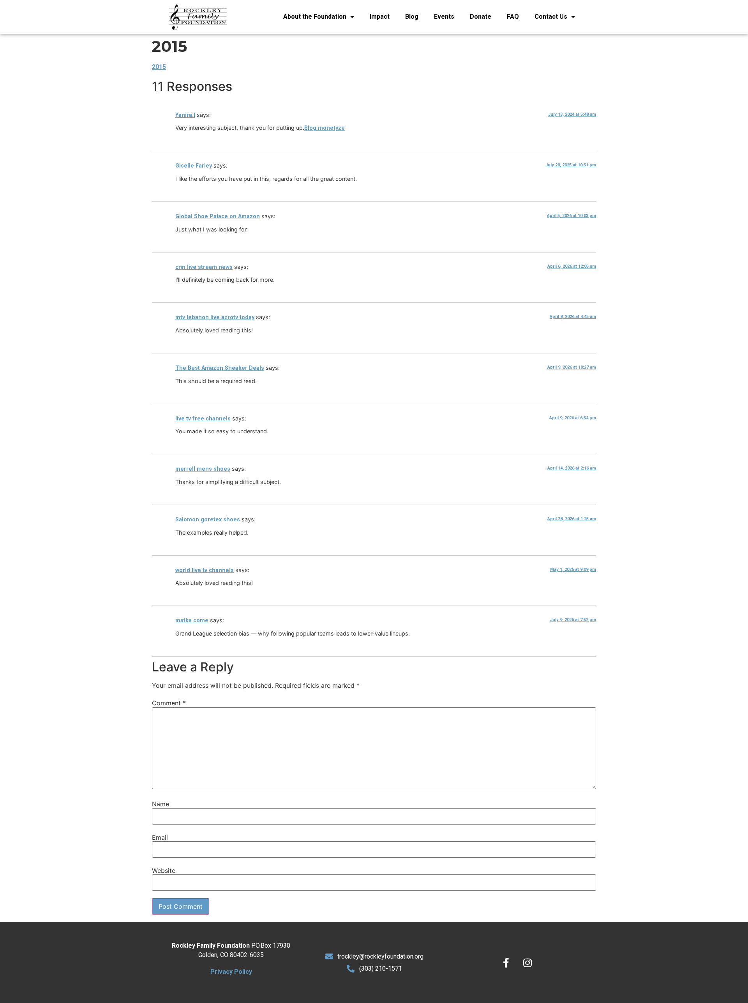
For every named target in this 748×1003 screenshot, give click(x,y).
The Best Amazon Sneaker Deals (219, 368)
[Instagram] (527, 962)
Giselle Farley (193, 165)
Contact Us (551, 16)
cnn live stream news (204, 267)
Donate (480, 16)
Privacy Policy (231, 971)
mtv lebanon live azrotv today (214, 317)
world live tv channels (204, 570)
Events (444, 16)
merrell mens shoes (202, 469)
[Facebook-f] (506, 962)
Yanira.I (185, 115)
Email (160, 837)
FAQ (513, 16)
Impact (380, 16)
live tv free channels (203, 418)
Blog (411, 16)
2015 (159, 67)
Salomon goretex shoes (207, 519)
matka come (191, 620)
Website (163, 870)
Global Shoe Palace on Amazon (217, 216)
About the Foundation (314, 16)
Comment (169, 703)
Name (160, 804)
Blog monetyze (324, 128)
